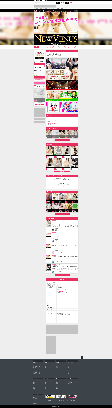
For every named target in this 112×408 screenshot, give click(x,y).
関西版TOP (57, 362)
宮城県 (34, 382)
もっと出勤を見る (61, 171)
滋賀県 (57, 368)
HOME (34, 8)
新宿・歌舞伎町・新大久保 (36, 366)
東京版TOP (37, 8)
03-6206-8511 (39, 68)
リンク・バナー (35, 399)
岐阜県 (68, 368)
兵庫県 (57, 367)
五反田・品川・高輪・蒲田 (36, 368)
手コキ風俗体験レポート (70, 381)
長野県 (68, 372)
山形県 (34, 387)
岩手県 (34, 388)
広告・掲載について (35, 398)
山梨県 (68, 371)
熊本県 (57, 383)
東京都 (41, 8)
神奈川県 (46, 366)
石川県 (68, 373)
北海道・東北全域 (35, 381)
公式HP (76, 10)
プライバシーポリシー (36, 402)
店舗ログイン (34, 397)
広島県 (45, 382)
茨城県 (45, 368)
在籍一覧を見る (39, 104)
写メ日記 (69, 383)
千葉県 (45, 367)
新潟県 (68, 367)
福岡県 (57, 382)
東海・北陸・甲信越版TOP (71, 362)
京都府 (57, 366)
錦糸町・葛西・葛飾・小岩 (36, 373)
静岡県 (68, 366)
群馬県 (45, 371)
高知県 (45, 392)
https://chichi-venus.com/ (60, 303)
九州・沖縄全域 (58, 381)
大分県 (57, 387)
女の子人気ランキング (70, 382)
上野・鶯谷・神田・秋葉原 (46, 8)
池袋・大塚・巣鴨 (35, 367)
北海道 (34, 383)
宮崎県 (57, 388)
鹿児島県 (57, 389)
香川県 (45, 388)
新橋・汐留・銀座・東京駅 (36, 371)
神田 (51, 8)
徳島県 (45, 389)
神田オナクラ (54, 8)
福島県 (34, 389)
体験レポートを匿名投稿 (39, 79)
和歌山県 (57, 371)
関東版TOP (46, 362)
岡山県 (45, 383)
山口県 (45, 387)
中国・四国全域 (46, 381)
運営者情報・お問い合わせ (36, 403)
